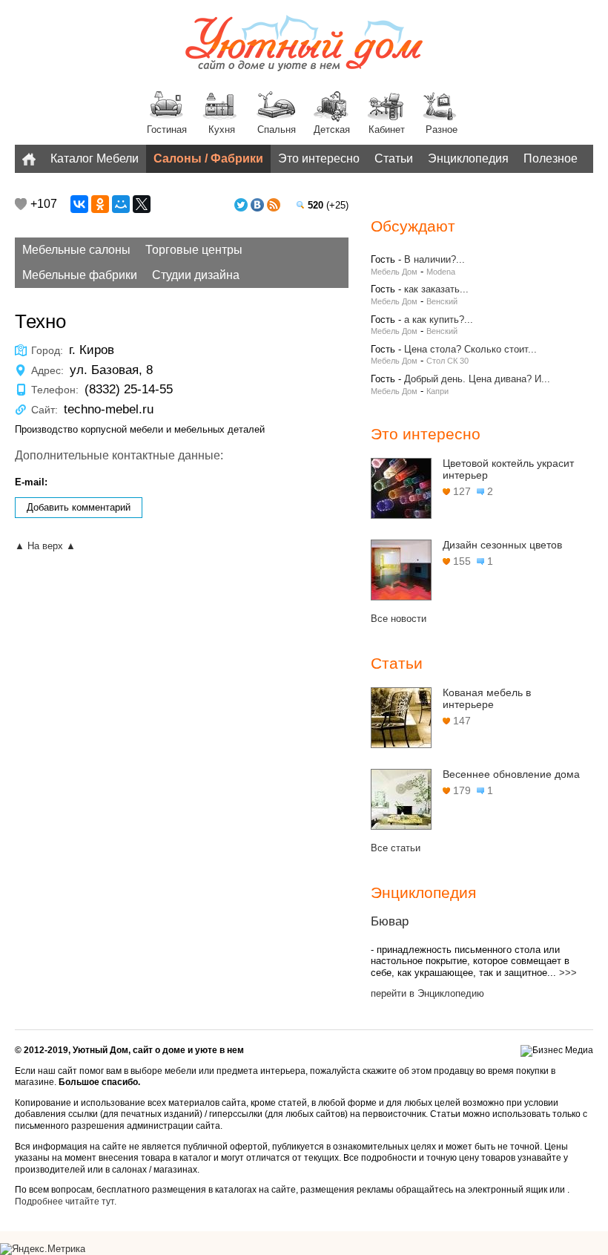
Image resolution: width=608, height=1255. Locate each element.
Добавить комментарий (78, 507)
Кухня (221, 129)
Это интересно (319, 158)
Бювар (390, 921)
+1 (21, 204)
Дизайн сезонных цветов (502, 545)
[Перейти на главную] (304, 44)
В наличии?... (434, 259)
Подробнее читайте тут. (65, 1201)
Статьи (393, 158)
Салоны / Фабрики (208, 158)
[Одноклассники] (100, 204)
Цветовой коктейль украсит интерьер (508, 469)
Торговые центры (193, 249)
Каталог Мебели (94, 158)
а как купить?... (438, 319)
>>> (568, 972)
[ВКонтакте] (79, 204)
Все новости (398, 618)
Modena (440, 271)
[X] (142, 204)
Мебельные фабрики (79, 275)
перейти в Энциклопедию (427, 993)
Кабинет (387, 129)
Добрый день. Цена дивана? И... (477, 378)
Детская (332, 129)
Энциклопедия (468, 158)
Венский (441, 301)
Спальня (276, 129)
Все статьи (395, 847)
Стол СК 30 (447, 360)
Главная (29, 159)
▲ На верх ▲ (45, 545)
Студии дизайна (195, 275)
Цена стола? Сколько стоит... (470, 349)
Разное (441, 129)
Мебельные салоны (76, 249)
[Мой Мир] (121, 204)
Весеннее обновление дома (511, 774)
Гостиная (167, 129)
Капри (437, 391)
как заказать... (436, 289)
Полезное (550, 158)
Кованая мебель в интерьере (487, 698)
